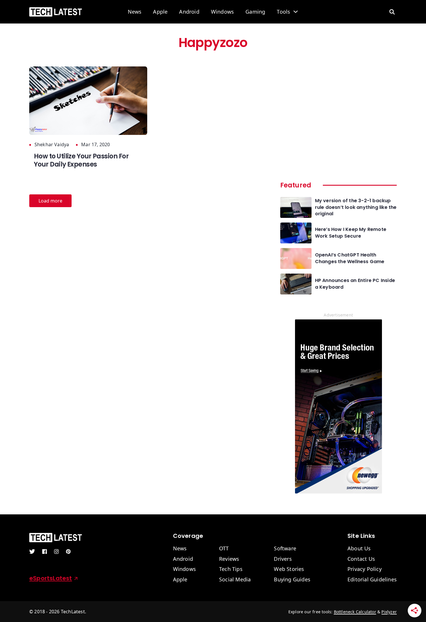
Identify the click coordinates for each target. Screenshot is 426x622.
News (135, 12)
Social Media (235, 580)
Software (285, 549)
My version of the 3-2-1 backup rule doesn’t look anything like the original (356, 207)
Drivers (283, 559)
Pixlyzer (389, 611)
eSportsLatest (50, 578)
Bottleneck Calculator (355, 611)
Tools (283, 12)
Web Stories (289, 569)
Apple (160, 12)
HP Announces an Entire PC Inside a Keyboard (355, 283)
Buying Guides (292, 580)
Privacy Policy (364, 569)
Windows (222, 12)
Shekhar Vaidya (51, 144)
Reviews (229, 559)
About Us (359, 549)
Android (189, 12)
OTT (224, 549)
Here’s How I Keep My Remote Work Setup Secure (350, 232)
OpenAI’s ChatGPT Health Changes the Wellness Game (350, 258)
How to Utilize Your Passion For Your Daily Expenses (81, 160)
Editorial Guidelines (372, 580)
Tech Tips (231, 569)
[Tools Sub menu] (295, 11)
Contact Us (361, 559)
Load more (50, 201)
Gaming (255, 12)
